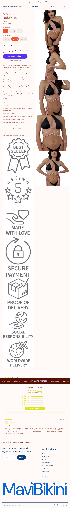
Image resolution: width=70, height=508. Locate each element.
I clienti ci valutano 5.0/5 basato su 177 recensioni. (17, 442)
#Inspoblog (44, 477)
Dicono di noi (45, 456)
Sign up (21, 457)
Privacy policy (45, 468)
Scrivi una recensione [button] (35, 409)
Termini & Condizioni (47, 465)
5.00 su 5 (39, 391)
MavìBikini (8, 505)
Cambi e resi (44, 474)
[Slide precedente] (2, 2)
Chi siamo (44, 453)
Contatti (43, 459)
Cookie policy (45, 471)
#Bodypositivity (45, 462)
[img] (8, 419)
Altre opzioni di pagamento (15, 60)
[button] (7, 377)
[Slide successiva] (68, 2)
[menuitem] (5, 7)
